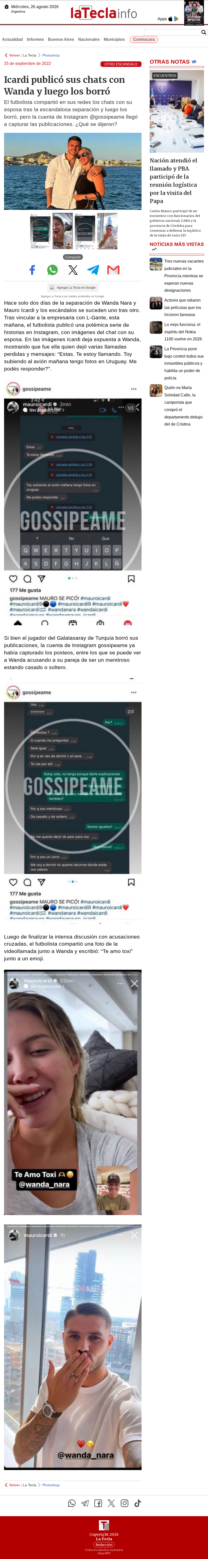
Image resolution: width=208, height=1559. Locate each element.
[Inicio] (6, 6)
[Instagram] (124, 1503)
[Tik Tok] (138, 1503)
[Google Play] (176, 18)
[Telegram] (85, 1503)
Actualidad (12, 39)
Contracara (144, 39)
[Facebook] (98, 1503)
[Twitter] (111, 1503)
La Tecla (29, 55)
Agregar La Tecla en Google (76, 287)
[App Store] (170, 18)
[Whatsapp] (72, 1503)
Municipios (114, 39)
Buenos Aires (61, 39)
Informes (35, 39)
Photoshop (51, 55)
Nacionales (89, 39)
